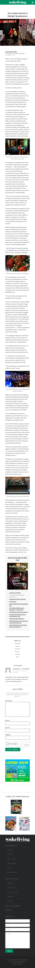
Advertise (10, 896)
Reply (28, 669)
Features (10, 850)
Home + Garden (12, 863)
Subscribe (10, 883)
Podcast (9, 910)
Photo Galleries (12, 872)
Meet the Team (11, 887)
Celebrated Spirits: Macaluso (16, 618)
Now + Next (10, 854)
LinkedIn (17, 654)
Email (17, 656)
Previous (1, 32)
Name (7, 720)
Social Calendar (12, 906)
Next (33, 32)
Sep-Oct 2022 (22, 558)
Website (7, 735)
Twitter (17, 646)
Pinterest (17, 648)
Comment (8, 701)
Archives (10, 901)
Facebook (17, 643)
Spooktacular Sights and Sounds (17, 599)
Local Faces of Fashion (15, 592)
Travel (9, 867)
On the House (12, 601)
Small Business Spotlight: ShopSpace (18, 612)
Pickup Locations (12, 892)
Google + (17, 651)
